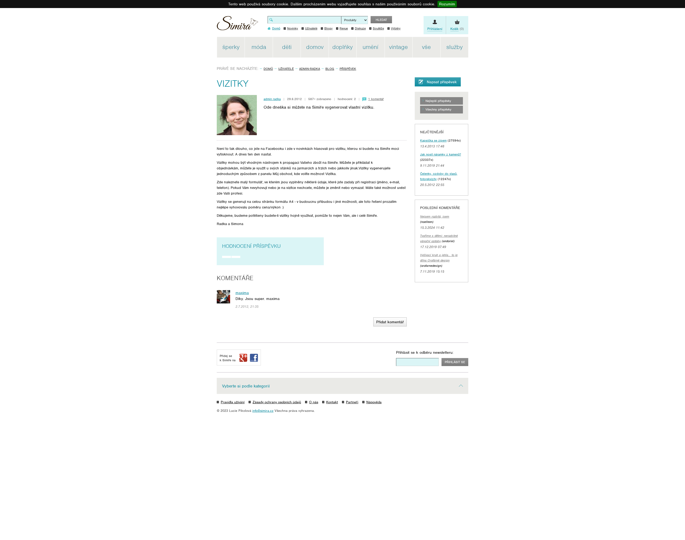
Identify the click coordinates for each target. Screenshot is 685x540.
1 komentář (376, 99)
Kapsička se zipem (433, 140)
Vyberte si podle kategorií (246, 386)
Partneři (352, 402)
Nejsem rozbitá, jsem (434, 216)
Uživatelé (311, 28)
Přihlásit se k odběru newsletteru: (425, 352)
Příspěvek (348, 69)
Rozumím (447, 4)
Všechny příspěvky (438, 109)
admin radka (272, 99)
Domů (268, 69)
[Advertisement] (493, 117)
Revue (344, 28)
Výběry (396, 28)
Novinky (292, 28)
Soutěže (378, 28)
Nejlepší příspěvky (438, 101)
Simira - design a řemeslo (237, 25)
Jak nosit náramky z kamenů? (440, 154)
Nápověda (374, 402)
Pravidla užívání (233, 402)
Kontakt (332, 402)
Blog (329, 69)
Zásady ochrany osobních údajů (277, 402)
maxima (242, 292)
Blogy (328, 28)
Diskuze (360, 28)
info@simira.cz (262, 410)
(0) (457, 28)
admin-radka (309, 69)
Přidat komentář (390, 322)
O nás (313, 402)
